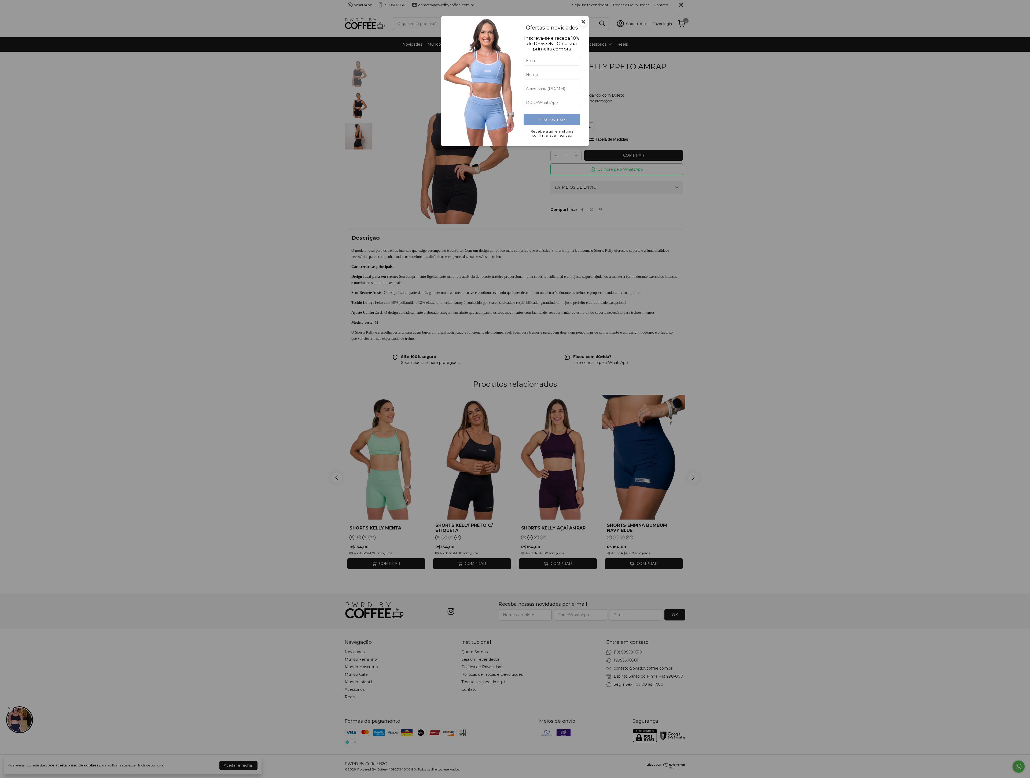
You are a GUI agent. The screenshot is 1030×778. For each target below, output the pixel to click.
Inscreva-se (552, 119)
